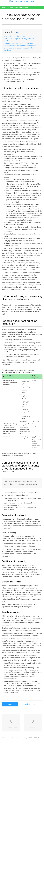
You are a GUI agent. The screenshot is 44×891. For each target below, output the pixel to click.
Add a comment (31, 704)
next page (33, 727)
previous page (11, 727)
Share (10, 704)
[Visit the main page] (22, 1)
